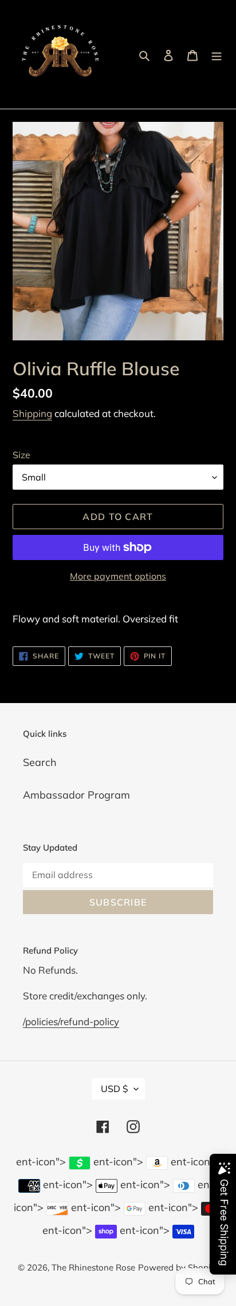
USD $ (114, 1088)
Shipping (32, 413)
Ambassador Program (76, 794)
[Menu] (216, 54)
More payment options (118, 576)
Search (40, 762)
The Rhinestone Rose (93, 1267)
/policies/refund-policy (71, 1021)
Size (21, 455)
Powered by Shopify (178, 1267)
